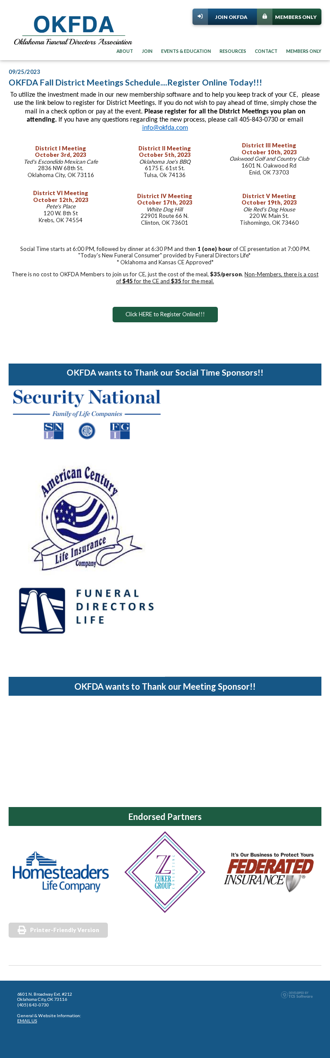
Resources (233, 51)
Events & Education (186, 51)
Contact (266, 51)
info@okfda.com (165, 128)
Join (147, 51)
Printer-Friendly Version (64, 930)
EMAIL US (27, 1020)
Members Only (296, 17)
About (124, 51)
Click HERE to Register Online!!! (165, 314)
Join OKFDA (231, 17)
